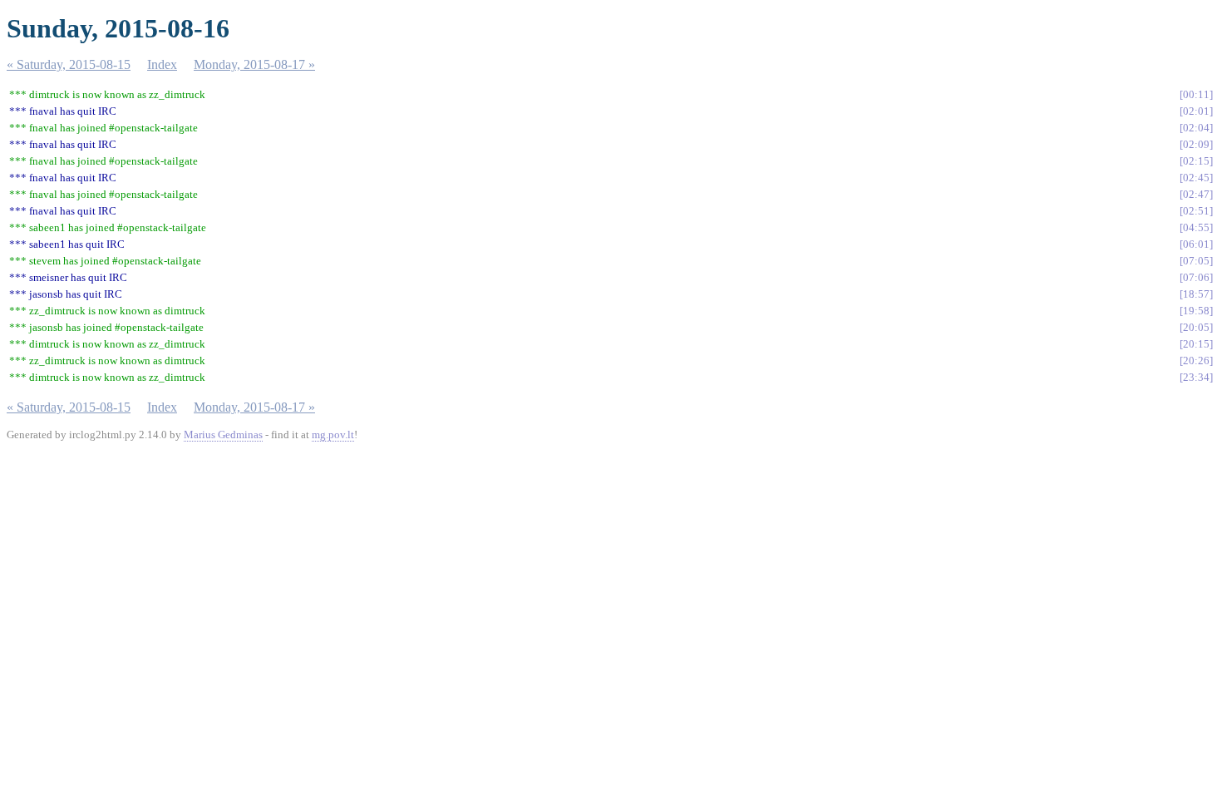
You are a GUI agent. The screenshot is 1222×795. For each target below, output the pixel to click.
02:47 (1196, 194)
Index (162, 64)
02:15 (1196, 161)
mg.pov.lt (333, 434)
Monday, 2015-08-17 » (254, 64)
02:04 (1196, 127)
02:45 (1196, 177)
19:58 (1196, 310)
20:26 (1196, 360)
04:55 (1196, 227)
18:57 (1196, 294)
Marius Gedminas (223, 434)
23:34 (1196, 377)
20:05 (1196, 327)
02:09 (1196, 144)
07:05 (1196, 260)
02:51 (1196, 211)
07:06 (1196, 277)
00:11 (1196, 94)
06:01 (1196, 244)
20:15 (1196, 344)
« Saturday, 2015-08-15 (69, 64)
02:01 (1196, 111)
